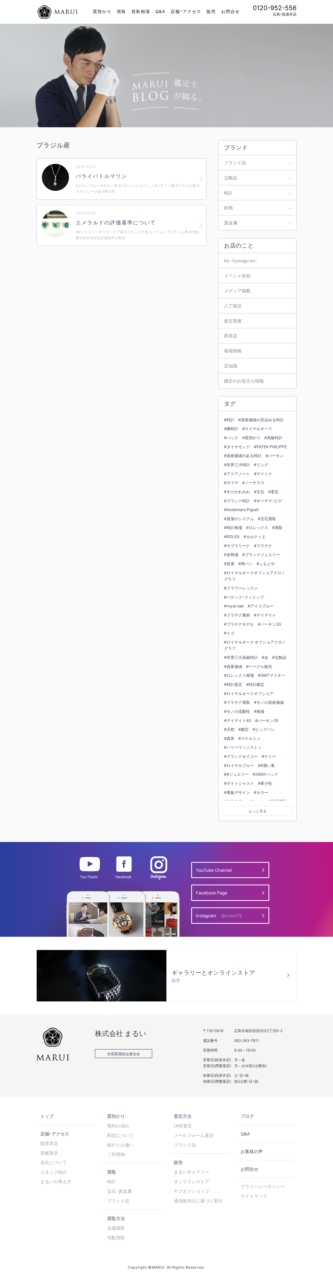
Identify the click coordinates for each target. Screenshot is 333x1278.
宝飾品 (230, 178)
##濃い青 (266, 765)
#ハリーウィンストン (243, 747)
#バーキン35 (266, 720)
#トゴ (229, 633)
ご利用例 (116, 1154)
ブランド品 (235, 162)
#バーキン (275, 455)
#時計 (229, 420)
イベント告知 (237, 275)
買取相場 (140, 11)
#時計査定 (233, 684)
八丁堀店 (233, 306)
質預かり (102, 11)
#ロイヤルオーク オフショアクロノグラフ (255, 645)
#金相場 (231, 554)
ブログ (247, 1116)
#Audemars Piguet (241, 509)
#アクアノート (237, 474)
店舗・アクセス (186, 11)
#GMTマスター (271, 675)
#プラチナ (263, 545)
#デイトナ (263, 474)
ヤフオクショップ (191, 1191)
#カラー (261, 792)
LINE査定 (183, 1125)
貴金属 (230, 222)
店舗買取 (116, 1228)
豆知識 (230, 366)
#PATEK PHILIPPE (270, 447)
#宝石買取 (267, 518)
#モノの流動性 (237, 711)
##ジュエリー (236, 774)
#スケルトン (249, 738)
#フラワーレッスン (241, 588)
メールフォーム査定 (194, 1135)
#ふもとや (266, 563)
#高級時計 (273, 437)
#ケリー (269, 756)
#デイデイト (265, 615)
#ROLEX (232, 536)
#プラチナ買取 (237, 702)
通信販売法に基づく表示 (198, 1200)
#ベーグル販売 (259, 666)
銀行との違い (120, 1145)
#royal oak (234, 606)
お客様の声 (252, 1151)
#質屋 (229, 563)
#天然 (229, 729)
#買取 (277, 527)
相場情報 (233, 350)
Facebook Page (211, 892)
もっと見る (257, 810)
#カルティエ (255, 536)
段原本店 (49, 1143)
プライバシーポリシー (263, 1186)
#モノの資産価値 (269, 702)
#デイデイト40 (237, 720)
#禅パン (245, 563)
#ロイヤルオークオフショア (248, 693)
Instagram (219, 915)
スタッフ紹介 (53, 1172)
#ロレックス (257, 527)
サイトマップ (254, 1196)
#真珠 (229, 738)
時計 (228, 193)
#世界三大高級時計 (241, 657)
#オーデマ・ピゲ (268, 501)
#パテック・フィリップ (244, 597)
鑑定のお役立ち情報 (244, 381)
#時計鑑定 (255, 684)
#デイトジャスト (239, 783)
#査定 (273, 491)
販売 (211, 11)
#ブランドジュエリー (261, 554)
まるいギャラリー (191, 1172)
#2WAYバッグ (265, 774)
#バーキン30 (269, 624)
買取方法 (116, 1218)
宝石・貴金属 (119, 1191)
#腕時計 (231, 428)
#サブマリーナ (237, 545)
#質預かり (251, 437)
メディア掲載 (237, 290)
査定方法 (182, 1116)
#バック (231, 437)
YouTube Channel (214, 870)
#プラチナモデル (239, 624)
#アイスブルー (261, 606)
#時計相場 (233, 527)
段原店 (230, 335)
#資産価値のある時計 (243, 455)
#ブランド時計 (237, 501)
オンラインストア (191, 1181)
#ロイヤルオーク (257, 428)
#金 (265, 657)
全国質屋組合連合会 (123, 1053)
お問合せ (230, 11)
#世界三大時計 (237, 464)
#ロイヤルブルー (239, 765)
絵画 (228, 207)
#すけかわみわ (237, 491)
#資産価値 (233, 666)
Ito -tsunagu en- (240, 260)
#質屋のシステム (239, 518)
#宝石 (259, 491)
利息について (120, 1135)
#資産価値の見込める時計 (261, 420)
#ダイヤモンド (237, 447)
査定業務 (233, 321)
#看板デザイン (237, 792)
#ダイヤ (231, 482)
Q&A (160, 11)
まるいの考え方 (55, 1181)
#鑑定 (243, 729)
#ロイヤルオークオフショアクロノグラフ (254, 576)
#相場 (259, 711)
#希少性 (265, 783)
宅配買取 (116, 1237)
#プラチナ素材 (237, 615)
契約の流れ (118, 1125)
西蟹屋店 (49, 1153)
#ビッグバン (264, 729)
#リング (261, 464)
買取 (121, 11)
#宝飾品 (279, 657)
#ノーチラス (253, 482)
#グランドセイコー (241, 756)
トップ (47, 1116)
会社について (53, 1162)
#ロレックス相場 (239, 675)
